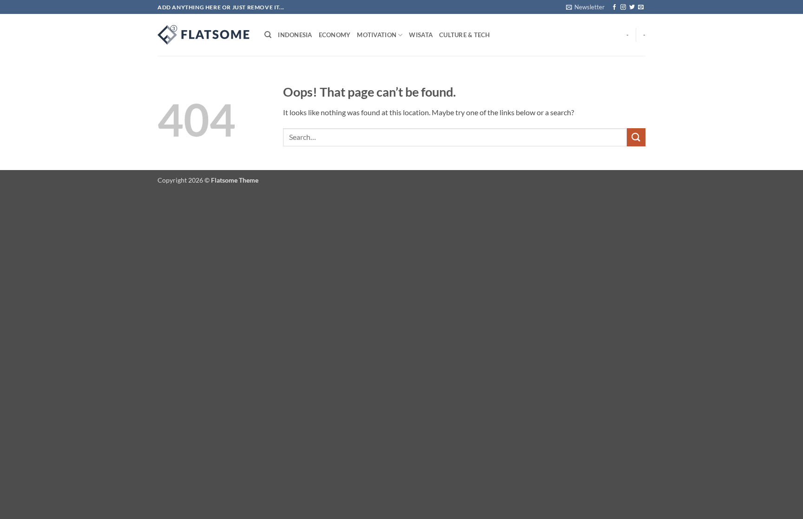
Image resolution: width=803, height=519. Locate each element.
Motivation (376, 35)
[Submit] (636, 137)
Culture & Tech (464, 35)
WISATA (421, 35)
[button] (585, 7)
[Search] (267, 35)
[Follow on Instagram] (623, 7)
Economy (335, 35)
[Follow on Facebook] (614, 7)
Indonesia (295, 35)
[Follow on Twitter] (632, 7)
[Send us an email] (641, 7)
